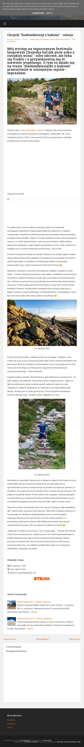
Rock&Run (25, 740)
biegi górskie (44, 39)
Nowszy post (10, 639)
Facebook (11, 720)
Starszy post (74, 639)
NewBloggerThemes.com (69, 742)
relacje (57, 39)
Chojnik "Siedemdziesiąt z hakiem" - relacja (40, 35)
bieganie (33, 39)
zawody (67, 39)
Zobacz (34, 612)
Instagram (11, 724)
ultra (62, 39)
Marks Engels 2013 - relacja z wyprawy (34, 602)
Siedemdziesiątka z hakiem (32, 130)
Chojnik (52, 39)
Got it (49, 13)
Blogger (47, 740)
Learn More (38, 13)
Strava (10, 727)
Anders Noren (31, 742)
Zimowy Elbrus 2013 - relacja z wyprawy (34, 618)
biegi (38, 39)
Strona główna (42, 639)
